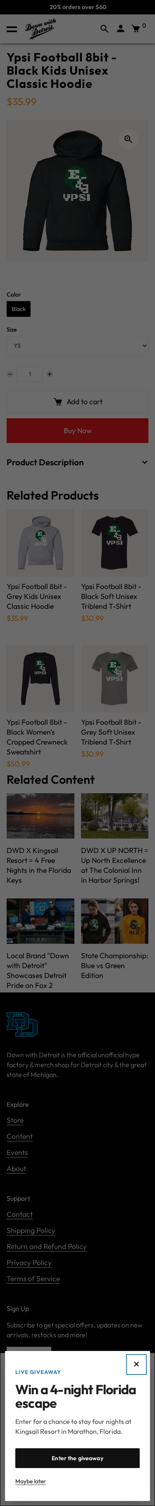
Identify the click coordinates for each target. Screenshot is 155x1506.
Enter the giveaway (77, 1458)
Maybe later (30, 1481)
